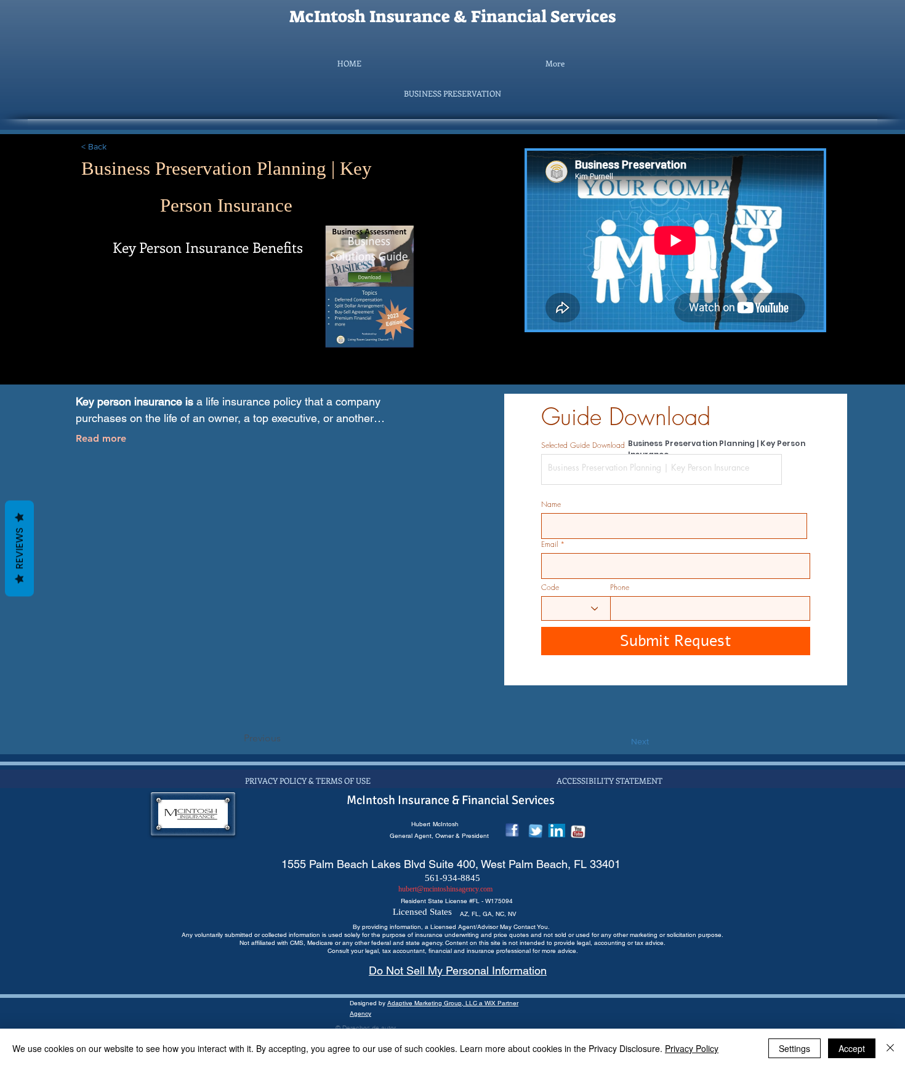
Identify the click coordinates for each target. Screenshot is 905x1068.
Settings (794, 1048)
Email (549, 544)
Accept (852, 1048)
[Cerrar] (890, 1048)
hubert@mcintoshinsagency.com (445, 889)
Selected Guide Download (583, 445)
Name (551, 504)
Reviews (19, 549)
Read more (101, 438)
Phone (619, 587)
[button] (452, 93)
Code (550, 587)
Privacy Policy (691, 1048)
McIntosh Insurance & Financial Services (452, 17)
